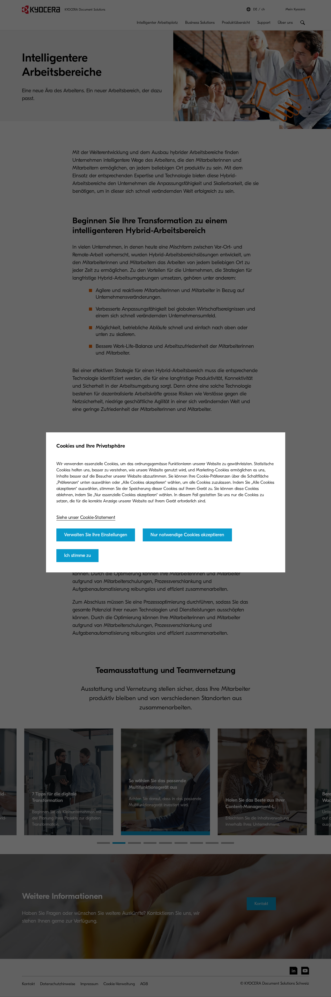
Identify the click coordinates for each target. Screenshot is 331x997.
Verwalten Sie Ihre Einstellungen (95, 535)
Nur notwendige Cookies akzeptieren (187, 535)
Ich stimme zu (77, 555)
